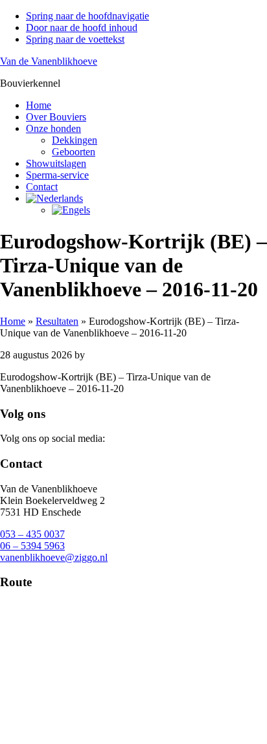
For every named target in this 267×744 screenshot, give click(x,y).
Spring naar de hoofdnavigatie (87, 15)
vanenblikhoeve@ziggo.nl (54, 557)
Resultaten (57, 321)
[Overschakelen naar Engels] (159, 210)
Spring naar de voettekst (75, 39)
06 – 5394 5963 (32, 545)
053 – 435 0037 (32, 534)
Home (12, 321)
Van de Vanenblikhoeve (48, 61)
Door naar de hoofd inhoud (81, 27)
